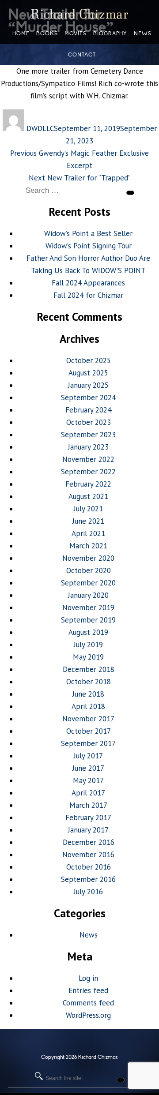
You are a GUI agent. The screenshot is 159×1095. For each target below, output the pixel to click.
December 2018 (88, 669)
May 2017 (88, 780)
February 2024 (88, 410)
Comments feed (88, 1003)
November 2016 (88, 854)
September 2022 (88, 471)
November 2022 (88, 459)
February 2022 (88, 484)
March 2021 (88, 546)
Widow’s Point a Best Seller (88, 233)
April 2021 (88, 533)
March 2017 (88, 805)
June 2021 (88, 521)
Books (47, 33)
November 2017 (88, 719)
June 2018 (88, 694)
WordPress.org (88, 1015)
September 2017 (88, 743)
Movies (75, 33)
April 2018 (88, 706)
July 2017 (88, 756)
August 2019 (88, 632)
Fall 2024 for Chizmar (88, 295)
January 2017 (88, 830)
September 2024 (88, 397)
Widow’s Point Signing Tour (88, 246)
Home (21, 33)
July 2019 (88, 644)
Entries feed (88, 990)
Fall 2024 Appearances (88, 283)
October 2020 (88, 570)
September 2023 (88, 434)
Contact (82, 55)
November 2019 (88, 607)
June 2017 (88, 768)
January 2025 (88, 385)
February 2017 (88, 817)
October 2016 (88, 867)
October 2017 (88, 731)
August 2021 (88, 496)
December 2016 (88, 842)
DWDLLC (40, 128)
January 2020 (88, 595)
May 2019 (88, 657)
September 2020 (88, 583)
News (89, 935)
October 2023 (88, 422)
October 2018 (88, 681)
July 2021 (88, 509)
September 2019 (88, 620)
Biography (110, 33)
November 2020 (88, 558)
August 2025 (88, 373)
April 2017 (88, 793)
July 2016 (88, 891)
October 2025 (88, 360)
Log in (88, 978)
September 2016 (88, 879)
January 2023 (88, 447)
